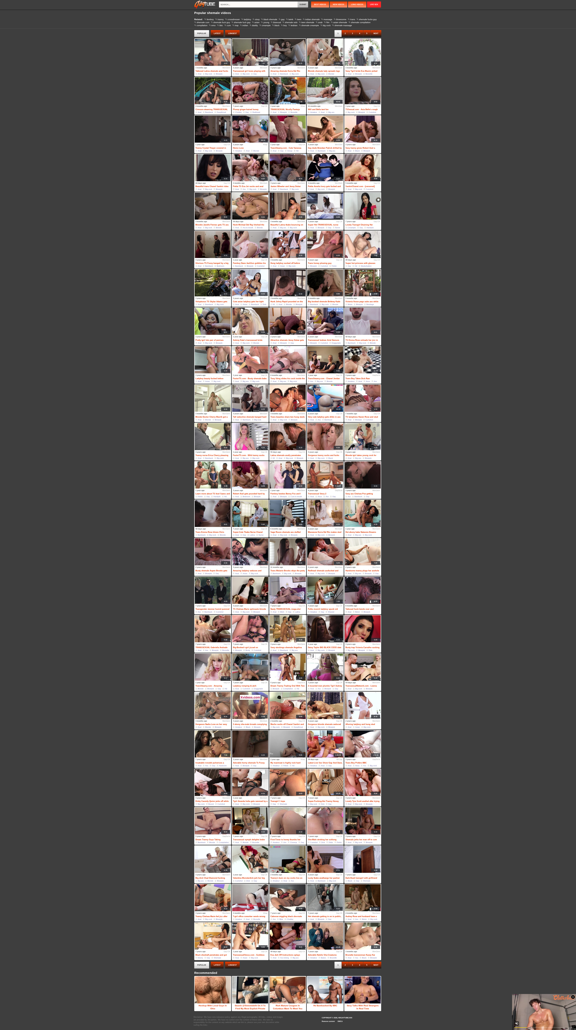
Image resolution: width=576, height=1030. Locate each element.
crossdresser (234, 19)
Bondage (370, 304)
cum (229, 25)
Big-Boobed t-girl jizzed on (245, 647)
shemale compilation (360, 22)
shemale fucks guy (368, 19)
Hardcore (223, 766)
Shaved (331, 612)
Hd (297, 151)
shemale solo (291, 22)
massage (328, 19)
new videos (338, 4)
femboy (210, 19)
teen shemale (307, 22)
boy (285, 25)
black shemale (270, 19)
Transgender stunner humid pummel (212, 609)
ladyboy (247, 19)
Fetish (334, 266)
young (266, 22)
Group (289, 151)
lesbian (294, 25)
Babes (323, 958)
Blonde (331, 74)
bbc (221, 25)
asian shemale (340, 22)
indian (245, 25)
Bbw (281, 919)
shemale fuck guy (221, 22)
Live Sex (374, 4)
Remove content (328, 1021)
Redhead (256, 112)
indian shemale (312, 19)
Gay (255, 74)
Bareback (284, 74)
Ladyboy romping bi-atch (244, 686)
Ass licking (284, 958)
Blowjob (219, 74)
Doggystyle (336, 343)
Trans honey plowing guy (320, 263)
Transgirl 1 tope (277, 801)
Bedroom (220, 266)
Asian (282, 266)
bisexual (277, 22)
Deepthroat (221, 112)
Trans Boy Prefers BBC (356, 763)
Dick (264, 304)
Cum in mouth (296, 497)
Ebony (200, 958)
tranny (221, 19)
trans (352, 19)
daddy (255, 25)
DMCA (340, 1021)
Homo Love (238, 148)
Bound (211, 804)
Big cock (208, 74)
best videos (320, 4)
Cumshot (372, 112)
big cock (327, 25)
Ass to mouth (248, 228)
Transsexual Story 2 (317, 494)
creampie (266, 25)
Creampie (352, 228)
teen (299, 19)
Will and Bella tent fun (318, 109)
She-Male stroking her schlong (322, 839)
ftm (327, 22)
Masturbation (366, 266)
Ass (244, 189)
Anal (199, 74)
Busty (248, 650)
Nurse (337, 228)
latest (217, 33)
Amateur (313, 112)
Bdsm (350, 304)
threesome (341, 19)
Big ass (331, 112)
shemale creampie (310, 25)
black (276, 25)
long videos (357, 4)
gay (283, 19)
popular (201, 33)
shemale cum (203, 22)
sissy (257, 19)
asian (257, 22)
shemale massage (343, 25)
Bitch (282, 612)
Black (357, 151)
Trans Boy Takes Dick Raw (357, 378)
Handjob (370, 228)
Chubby (238, 112)
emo (213, 25)
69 (274, 304)
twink (290, 19)
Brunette (369, 74)
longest (232, 33)
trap (236, 25)
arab (320, 22)
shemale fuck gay (242, 22)
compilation (202, 25)
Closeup (293, 842)
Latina (252, 535)
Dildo (331, 842)
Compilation (288, 689)
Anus (368, 381)
